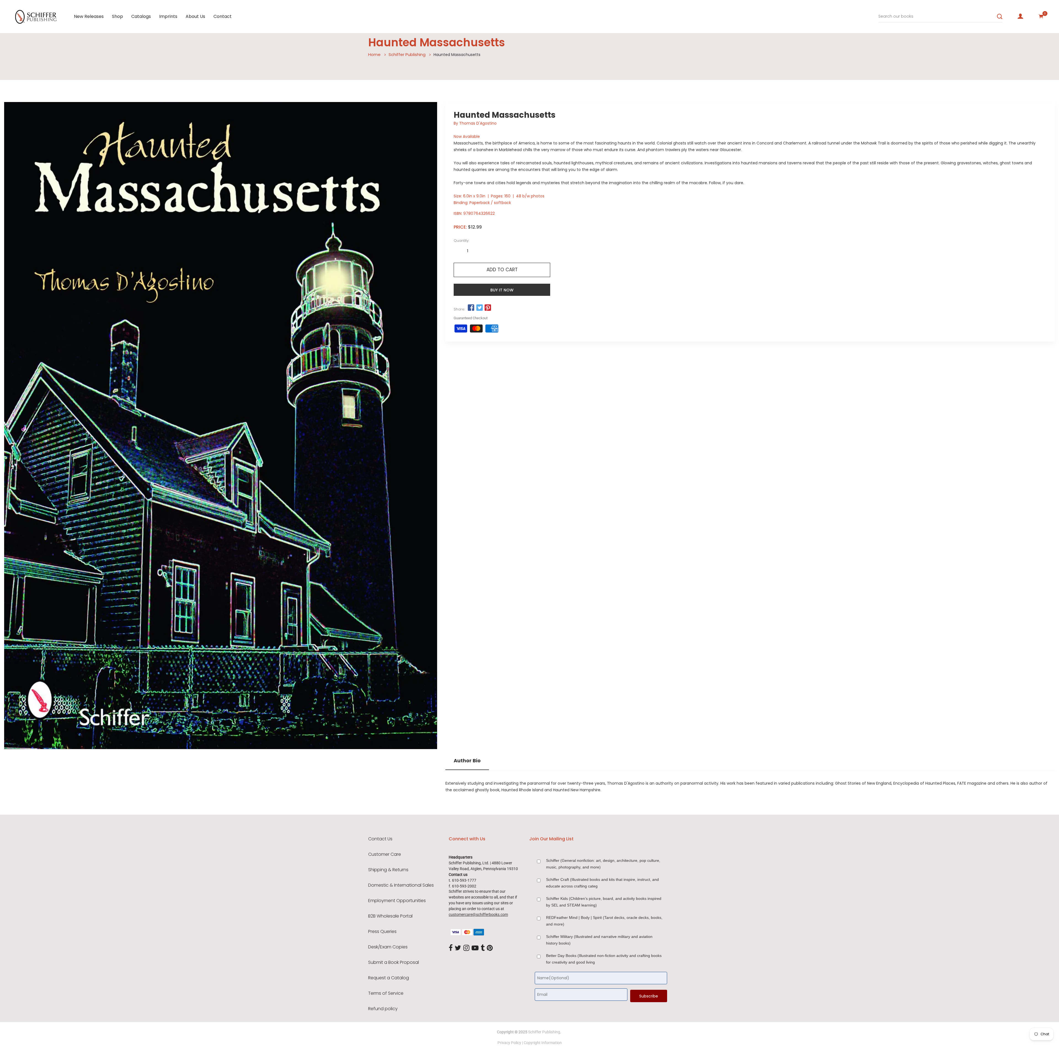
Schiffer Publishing (407, 54)
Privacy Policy (509, 1042)
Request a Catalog (388, 978)
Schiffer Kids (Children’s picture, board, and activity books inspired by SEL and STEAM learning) (603, 901)
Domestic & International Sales (401, 885)
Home (374, 54)
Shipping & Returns (388, 870)
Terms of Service (385, 993)
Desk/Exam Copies (388, 947)
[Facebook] (451, 948)
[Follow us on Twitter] (479, 308)
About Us (195, 16)
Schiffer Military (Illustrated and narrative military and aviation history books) (599, 939)
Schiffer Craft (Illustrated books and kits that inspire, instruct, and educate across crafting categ (602, 882)
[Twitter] (458, 948)
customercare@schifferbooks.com (478, 914)
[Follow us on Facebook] (471, 308)
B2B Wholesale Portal (390, 916)
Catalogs (141, 16)
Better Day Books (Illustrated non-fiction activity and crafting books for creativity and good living (604, 958)
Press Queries (382, 931)
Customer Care (384, 854)
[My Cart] (1041, 16)
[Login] (1020, 16)
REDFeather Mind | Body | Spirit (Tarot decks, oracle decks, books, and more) (604, 920)
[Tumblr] (483, 948)
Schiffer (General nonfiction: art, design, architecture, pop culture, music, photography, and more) (603, 863)
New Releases (89, 16)
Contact (222, 16)
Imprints (168, 16)
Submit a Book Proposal (393, 962)
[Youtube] (475, 948)
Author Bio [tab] (467, 760)
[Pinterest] (490, 948)
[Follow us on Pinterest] (487, 308)
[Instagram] (466, 948)
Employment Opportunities (397, 901)
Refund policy (383, 1009)
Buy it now (502, 290)
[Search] (999, 16)
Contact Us (380, 839)
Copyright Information (543, 1042)
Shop (117, 16)
